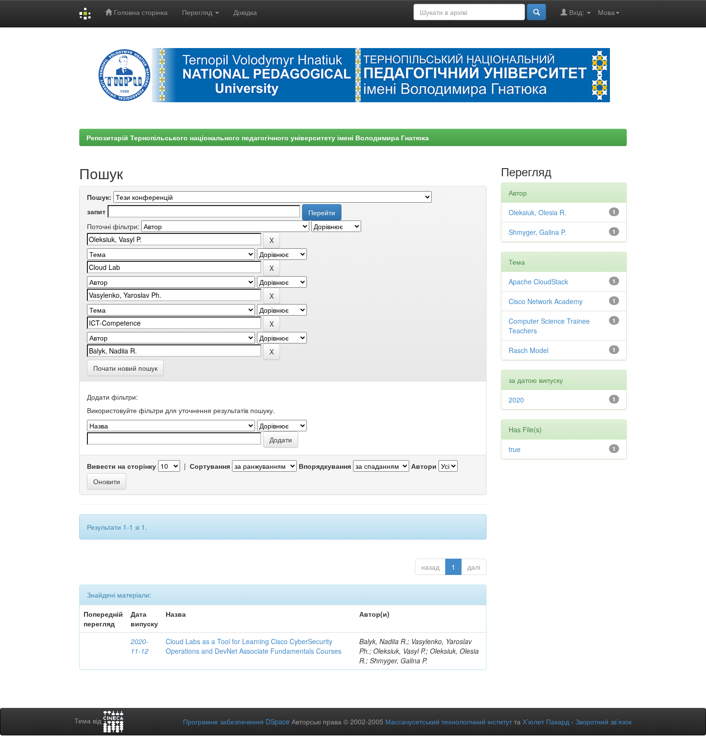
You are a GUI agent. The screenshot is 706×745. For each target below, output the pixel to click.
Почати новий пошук (125, 368)
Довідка (245, 12)
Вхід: (576, 12)
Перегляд (198, 12)
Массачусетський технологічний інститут (448, 721)
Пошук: (99, 197)
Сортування (210, 466)
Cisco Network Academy (546, 301)
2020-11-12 (139, 646)
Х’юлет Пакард (546, 721)
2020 (516, 399)
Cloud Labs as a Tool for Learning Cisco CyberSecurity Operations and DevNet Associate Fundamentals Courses (253, 646)
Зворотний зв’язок (603, 721)
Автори (424, 466)
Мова (606, 12)
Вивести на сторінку (121, 466)
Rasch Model (528, 350)
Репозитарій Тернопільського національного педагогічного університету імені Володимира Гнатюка (257, 137)
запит (96, 211)
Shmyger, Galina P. (537, 232)
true (515, 449)
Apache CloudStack (538, 281)
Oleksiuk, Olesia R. (537, 212)
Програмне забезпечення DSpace (236, 721)
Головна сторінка (140, 12)
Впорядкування (325, 466)
